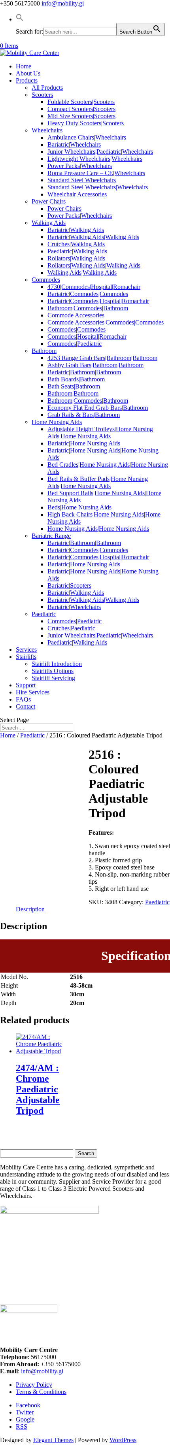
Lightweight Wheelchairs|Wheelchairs (94, 158)
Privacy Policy (34, 1384)
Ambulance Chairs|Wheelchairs (86, 137)
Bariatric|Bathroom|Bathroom (84, 372)
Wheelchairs (47, 130)
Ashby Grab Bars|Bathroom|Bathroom (95, 365)
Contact (25, 706)
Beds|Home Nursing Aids (79, 507)
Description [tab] (30, 909)
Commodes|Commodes (76, 329)
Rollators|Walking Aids (76, 258)
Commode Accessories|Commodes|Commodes (105, 322)
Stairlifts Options (53, 670)
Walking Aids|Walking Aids (82, 272)
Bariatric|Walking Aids (75, 229)
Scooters (42, 94)
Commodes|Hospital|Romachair (87, 336)
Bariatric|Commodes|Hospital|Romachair (98, 301)
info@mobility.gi (42, 1371)
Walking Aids (49, 222)
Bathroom (44, 350)
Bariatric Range (51, 535)
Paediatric (44, 614)
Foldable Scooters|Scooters (81, 101)
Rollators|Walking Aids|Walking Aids (93, 265)
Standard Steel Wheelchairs (81, 180)
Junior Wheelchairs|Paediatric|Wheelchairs (100, 151)
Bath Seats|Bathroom (73, 386)
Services (26, 649)
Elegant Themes (53, 1440)
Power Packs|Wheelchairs (79, 165)
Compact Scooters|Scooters (81, 109)
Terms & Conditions (41, 1391)
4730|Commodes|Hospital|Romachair (93, 286)
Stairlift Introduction (57, 663)
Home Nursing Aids (57, 422)
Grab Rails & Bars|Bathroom (83, 414)
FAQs (23, 699)
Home (23, 66)
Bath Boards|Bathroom (76, 379)
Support (26, 685)
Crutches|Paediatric (71, 628)
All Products (47, 87)
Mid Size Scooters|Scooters (81, 116)
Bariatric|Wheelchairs (74, 144)
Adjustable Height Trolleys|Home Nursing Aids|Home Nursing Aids (100, 432)
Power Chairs (49, 201)
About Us (28, 73)
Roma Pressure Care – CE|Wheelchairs (96, 173)
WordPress (123, 1440)
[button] (20, 19)
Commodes (46, 279)
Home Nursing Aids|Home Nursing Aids (98, 528)
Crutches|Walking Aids (76, 244)
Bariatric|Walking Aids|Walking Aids (93, 237)
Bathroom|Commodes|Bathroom (87, 308)
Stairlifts (26, 656)
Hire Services (32, 692)
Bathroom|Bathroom (72, 393)
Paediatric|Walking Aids (77, 251)
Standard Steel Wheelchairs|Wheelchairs (97, 187)
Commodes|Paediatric (74, 343)
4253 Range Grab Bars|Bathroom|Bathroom (102, 357)
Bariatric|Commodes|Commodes (87, 293)
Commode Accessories (75, 315)
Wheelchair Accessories (77, 194)
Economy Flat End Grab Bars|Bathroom (97, 407)
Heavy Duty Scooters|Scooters (85, 123)
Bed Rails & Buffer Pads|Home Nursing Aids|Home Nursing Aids (97, 482)
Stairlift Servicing (53, 678)
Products (27, 80)
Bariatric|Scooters (69, 585)
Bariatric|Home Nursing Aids (83, 443)
